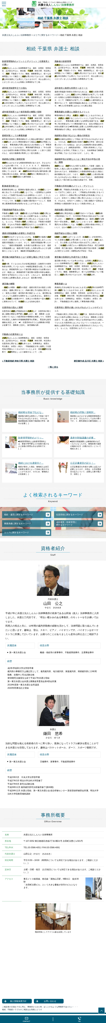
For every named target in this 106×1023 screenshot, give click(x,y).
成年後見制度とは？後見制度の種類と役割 (21, 112)
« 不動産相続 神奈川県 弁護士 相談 (18, 361)
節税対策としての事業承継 (14, 135)
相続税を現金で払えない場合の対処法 (72, 135)
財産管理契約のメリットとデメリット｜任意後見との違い (26, 63)
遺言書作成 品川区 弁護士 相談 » (89, 361)
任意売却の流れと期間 (12, 307)
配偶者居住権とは (10, 186)
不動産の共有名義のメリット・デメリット (74, 186)
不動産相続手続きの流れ (13, 210)
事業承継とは (61, 284)
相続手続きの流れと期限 (66, 233)
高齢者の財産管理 (63, 61)
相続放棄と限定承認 (64, 210)
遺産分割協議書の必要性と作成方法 (18, 233)
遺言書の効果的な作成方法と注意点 (71, 257)
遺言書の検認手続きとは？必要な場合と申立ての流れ (26, 258)
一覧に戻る (53, 367)
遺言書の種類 (8, 284)
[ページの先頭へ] (101, 1011)
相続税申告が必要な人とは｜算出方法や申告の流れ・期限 (77, 160)
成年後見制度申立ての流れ (14, 88)
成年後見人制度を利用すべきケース (71, 88)
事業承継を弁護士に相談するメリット (72, 112)
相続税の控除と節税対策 (13, 159)
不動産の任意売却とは (12, 334)
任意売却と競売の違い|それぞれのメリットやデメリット (79, 309)
